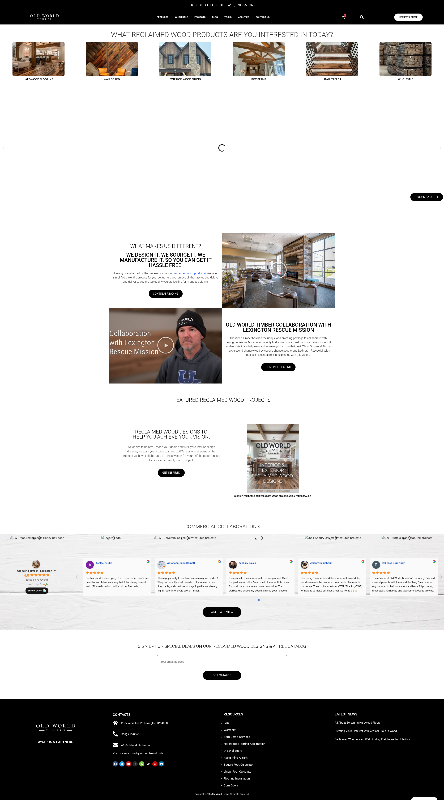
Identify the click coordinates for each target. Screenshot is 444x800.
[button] (361, 17)
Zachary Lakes (387, 563)
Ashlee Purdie (244, 563)
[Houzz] (141, 763)
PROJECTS (200, 17)
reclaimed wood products (189, 273)
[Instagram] (135, 763)
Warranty (230, 730)
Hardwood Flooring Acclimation (244, 743)
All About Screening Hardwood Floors (357, 722)
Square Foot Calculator (239, 764)
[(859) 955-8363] (115, 733)
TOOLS (228, 17)
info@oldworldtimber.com (136, 745)
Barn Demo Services (237, 737)
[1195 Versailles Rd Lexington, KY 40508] (115, 722)
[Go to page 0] (259, 600)
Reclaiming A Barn (235, 757)
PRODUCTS (162, 17)
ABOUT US (243, 17)
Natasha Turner (102, 563)
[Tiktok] (148, 763)
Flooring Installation (237, 778)
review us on (35, 590)
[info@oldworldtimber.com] (115, 745)
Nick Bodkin (171, 563)
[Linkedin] (161, 763)
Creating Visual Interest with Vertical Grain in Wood (366, 731)
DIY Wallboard (233, 750)
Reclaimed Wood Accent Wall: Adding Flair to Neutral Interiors (372, 739)
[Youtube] (128, 763)
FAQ (226, 723)
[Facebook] (115, 763)
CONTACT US (263, 17)
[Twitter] (122, 763)
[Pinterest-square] (154, 763)
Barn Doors (231, 785)
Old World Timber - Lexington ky (36, 570)
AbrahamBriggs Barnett (321, 563)
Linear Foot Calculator (238, 771)
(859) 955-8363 (130, 734)
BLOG (215, 17)
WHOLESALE (181, 17)
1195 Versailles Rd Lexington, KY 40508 (145, 723)
